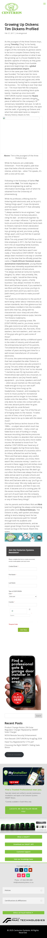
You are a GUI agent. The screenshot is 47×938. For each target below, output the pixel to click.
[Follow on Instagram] (19, 875)
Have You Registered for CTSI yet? (19, 742)
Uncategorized (21, 33)
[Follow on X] (21, 870)
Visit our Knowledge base (23, 859)
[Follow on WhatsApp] (28, 875)
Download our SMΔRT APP (23, 844)
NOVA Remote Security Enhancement (20, 735)
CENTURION (29, 239)
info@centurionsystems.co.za (23, 882)
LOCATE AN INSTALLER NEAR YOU (23, 810)
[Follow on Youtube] (30, 870)
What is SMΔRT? (23, 837)
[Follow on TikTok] (23, 875)
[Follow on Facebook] (16, 870)
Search (38, 716)
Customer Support (23, 852)
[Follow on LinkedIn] (26, 870)
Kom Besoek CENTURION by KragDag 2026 (23, 738)
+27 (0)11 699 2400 (26, 880)
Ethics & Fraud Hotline (22, 912)
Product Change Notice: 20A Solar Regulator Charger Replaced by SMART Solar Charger (21, 729)
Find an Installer (14, 754)
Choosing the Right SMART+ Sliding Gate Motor (22, 746)
